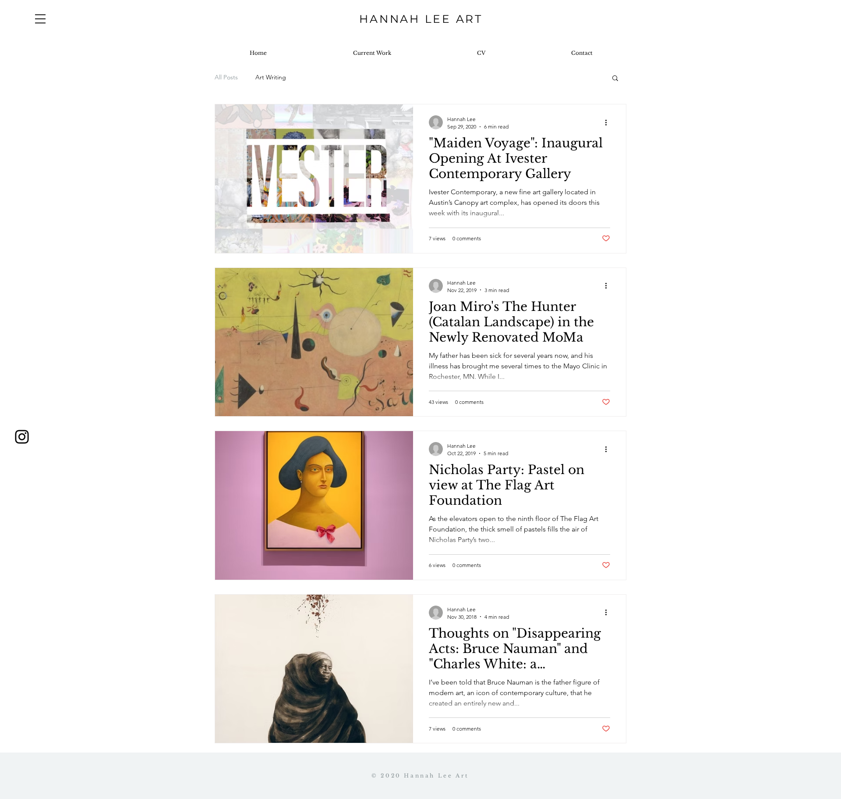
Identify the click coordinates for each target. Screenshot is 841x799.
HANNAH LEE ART (421, 18)
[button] (40, 19)
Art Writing (270, 77)
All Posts (226, 77)
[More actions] (609, 122)
